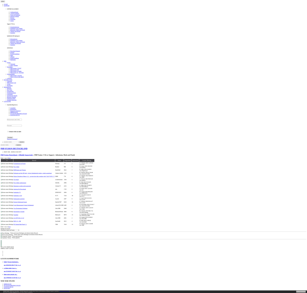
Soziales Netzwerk (11, 100)
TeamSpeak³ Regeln (12, 95)
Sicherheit (12, 19)
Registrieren (13, 109)
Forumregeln (10, 91)
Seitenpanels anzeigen (19, 198)
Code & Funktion (14, 13)
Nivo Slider (16, 166)
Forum (8, 62)
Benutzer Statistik (11, 97)
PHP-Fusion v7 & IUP (16, 75)
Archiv (9, 84)
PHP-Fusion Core (11, 82)
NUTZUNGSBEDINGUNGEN (18, 113)
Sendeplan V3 (17, 192)
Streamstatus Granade (18, 211)
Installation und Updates (16, 28)
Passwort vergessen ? (15, 111)
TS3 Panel (16, 179)
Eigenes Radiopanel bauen (20, 202)
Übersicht (12, 64)
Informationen (13, 39)
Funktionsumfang (11, 93)
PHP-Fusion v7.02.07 (15, 68)
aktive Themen (14, 65)
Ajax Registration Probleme (20, 208)
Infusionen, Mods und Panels (17, 30)
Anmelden (13, 108)
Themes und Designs (15, 43)
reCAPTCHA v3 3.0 (18, 218)
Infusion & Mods (14, 16)
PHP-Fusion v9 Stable (16, 71)
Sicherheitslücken (14, 27)
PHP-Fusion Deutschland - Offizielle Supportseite (17, 155)
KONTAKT (7, 288)
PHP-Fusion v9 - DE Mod (17, 72)
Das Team (9, 90)
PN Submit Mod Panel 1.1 (20, 224)
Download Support (15, 51)
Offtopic (12, 57)
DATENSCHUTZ (15, 115)
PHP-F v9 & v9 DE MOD (17, 77)
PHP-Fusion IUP (14, 69)
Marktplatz (13, 59)
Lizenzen (9, 78)
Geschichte (10, 94)
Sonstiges (12, 33)
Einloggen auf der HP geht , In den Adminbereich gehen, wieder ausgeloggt (32, 173)
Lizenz (12, 20)
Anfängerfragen (14, 12)
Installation (10, 67)
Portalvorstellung (14, 58)
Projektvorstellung (14, 54)
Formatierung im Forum (19, 163)
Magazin (9, 88)
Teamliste (15, 214)
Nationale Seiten (11, 98)
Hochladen (10, 85)
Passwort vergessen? (12, 139)
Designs (12, 18)
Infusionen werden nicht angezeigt (22, 186)
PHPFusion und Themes (19, 170)
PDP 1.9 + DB (17, 221)
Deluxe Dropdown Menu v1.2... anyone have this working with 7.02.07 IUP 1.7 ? (34, 176)
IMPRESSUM (14, 112)
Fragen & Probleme (15, 15)
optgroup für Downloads (19, 189)
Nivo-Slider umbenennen (19, 182)
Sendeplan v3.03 (17, 195)
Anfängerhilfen (11, 74)
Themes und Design (15, 31)
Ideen (11, 55)
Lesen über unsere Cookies (64, 291)
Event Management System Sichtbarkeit (23, 205)
